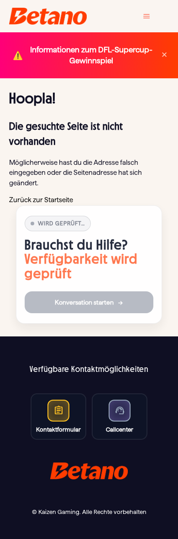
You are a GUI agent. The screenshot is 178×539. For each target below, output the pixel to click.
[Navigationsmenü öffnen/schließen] (153, 16)
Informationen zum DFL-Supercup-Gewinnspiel (91, 55)
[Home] (48, 16)
